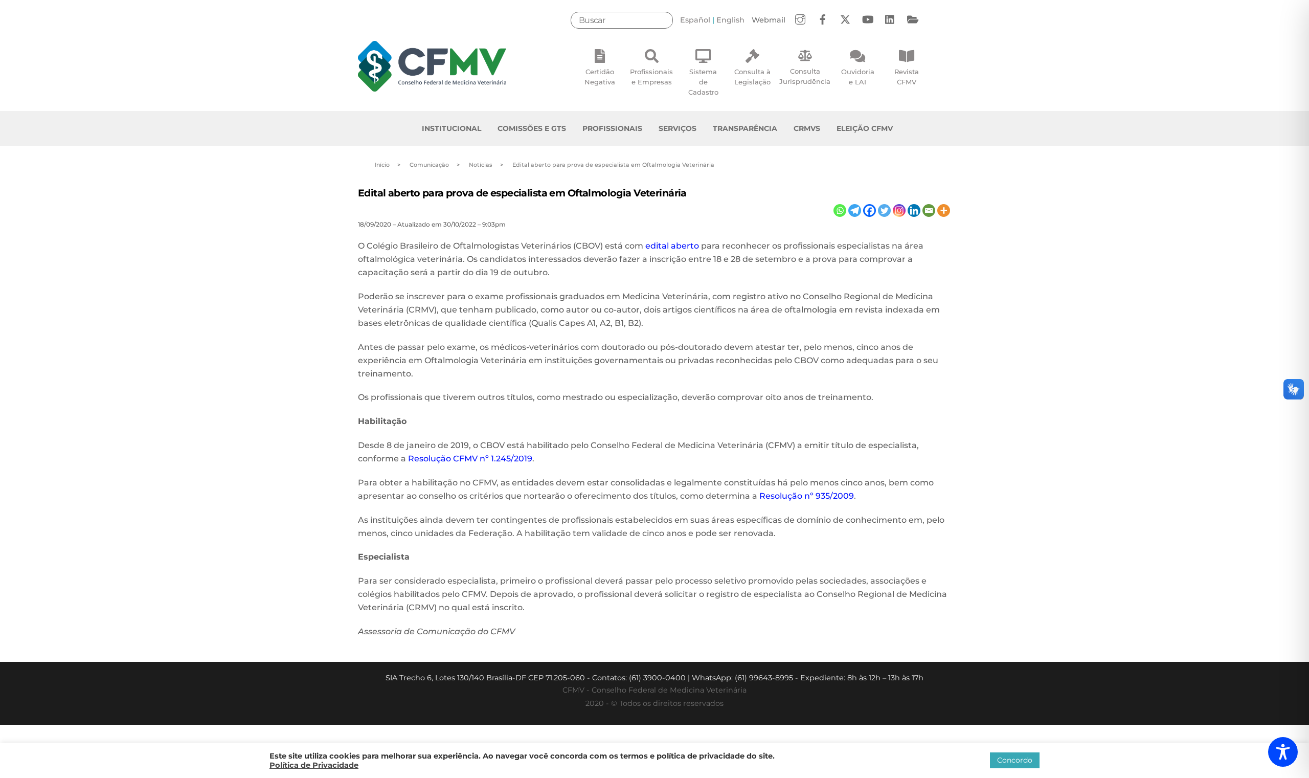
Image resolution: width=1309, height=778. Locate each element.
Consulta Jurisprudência (804, 76)
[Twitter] (884, 210)
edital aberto (672, 246)
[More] (943, 210)
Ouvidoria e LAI (857, 77)
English (730, 20)
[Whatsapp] (839, 210)
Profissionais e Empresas (651, 77)
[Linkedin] (914, 210)
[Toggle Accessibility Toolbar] (1283, 752)
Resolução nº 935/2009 (806, 496)
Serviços (677, 128)
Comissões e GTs (532, 128)
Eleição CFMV (865, 128)
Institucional (451, 128)
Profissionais (612, 128)
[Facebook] (869, 210)
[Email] (928, 210)
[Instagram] (899, 210)
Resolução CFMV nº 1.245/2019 (470, 458)
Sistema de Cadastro (703, 82)
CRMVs (807, 128)
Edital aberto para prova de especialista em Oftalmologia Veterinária (522, 193)
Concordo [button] (1014, 760)
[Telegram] (854, 210)
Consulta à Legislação (752, 77)
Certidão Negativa (599, 77)
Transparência (745, 128)
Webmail (768, 20)
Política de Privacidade (313, 765)
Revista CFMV (906, 77)
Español (695, 20)
